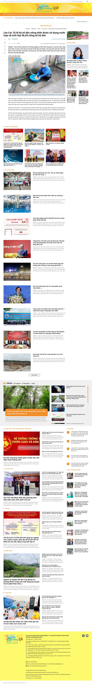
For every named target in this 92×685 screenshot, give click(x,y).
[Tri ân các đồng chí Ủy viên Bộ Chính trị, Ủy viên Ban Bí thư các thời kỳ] (55, 155)
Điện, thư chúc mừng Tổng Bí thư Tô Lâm (52, 451)
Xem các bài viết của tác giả (58, 39)
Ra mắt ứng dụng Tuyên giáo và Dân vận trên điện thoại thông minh (21, 459)
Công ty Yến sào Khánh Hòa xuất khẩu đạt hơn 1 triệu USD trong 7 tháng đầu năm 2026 (48, 310)
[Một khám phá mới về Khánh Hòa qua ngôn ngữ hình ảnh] (13, 155)
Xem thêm (34, 375)
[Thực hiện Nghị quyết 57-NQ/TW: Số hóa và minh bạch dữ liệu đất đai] (17, 226)
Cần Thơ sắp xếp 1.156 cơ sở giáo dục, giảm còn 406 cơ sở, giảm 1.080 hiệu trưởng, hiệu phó (51, 607)
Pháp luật (33, 28)
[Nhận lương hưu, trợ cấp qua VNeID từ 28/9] (55, 135)
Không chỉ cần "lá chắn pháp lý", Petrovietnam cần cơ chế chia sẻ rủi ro (51, 565)
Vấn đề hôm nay (9, 14)
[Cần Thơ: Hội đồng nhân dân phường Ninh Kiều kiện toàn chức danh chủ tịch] (22, 483)
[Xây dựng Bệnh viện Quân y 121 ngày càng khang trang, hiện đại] (83, 73)
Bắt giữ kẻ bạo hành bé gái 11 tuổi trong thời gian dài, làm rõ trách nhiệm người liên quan (83, 100)
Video (33, 383)
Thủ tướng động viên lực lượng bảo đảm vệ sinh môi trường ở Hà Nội (75, 405)
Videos (71, 14)
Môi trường (22, 14)
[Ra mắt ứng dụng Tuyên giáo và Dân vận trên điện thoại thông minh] (22, 444)
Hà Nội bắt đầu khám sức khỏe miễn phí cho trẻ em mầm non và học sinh (21, 622)
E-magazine (18, 383)
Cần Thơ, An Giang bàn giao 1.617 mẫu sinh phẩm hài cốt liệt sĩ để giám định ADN (53, 472)
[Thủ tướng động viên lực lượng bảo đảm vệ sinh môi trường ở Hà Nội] (58, 408)
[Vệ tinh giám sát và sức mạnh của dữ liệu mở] (58, 389)
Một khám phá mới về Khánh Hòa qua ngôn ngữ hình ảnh (13, 164)
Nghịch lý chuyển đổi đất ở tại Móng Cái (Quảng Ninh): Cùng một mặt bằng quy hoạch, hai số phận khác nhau (22, 581)
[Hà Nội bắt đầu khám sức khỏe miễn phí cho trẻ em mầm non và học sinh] (22, 607)
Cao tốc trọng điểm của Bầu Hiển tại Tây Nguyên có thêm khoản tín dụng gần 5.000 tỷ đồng (48, 332)
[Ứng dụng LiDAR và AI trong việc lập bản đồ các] (27, 398)
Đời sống (32, 14)
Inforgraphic (27, 383)
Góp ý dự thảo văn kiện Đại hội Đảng (57, 28)
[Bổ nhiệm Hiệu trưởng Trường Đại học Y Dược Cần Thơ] (77, 52)
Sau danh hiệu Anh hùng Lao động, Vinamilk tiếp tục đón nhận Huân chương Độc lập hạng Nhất (79, 464)
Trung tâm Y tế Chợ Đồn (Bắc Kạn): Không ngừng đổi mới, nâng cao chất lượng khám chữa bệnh (81, 541)
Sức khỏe (16, 14)
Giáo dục (28, 28)
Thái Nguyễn (15, 39)
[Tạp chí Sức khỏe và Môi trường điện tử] (46, 7)
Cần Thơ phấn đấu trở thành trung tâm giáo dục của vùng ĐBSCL (52, 596)
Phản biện (66, 14)
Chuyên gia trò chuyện (57, 14)
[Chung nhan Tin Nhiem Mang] (33, 678)
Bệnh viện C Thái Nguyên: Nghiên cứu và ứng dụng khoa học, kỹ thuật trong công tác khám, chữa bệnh (81, 494)
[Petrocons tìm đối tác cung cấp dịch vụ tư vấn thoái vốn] (17, 362)
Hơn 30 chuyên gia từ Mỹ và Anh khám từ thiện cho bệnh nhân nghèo (81, 475)
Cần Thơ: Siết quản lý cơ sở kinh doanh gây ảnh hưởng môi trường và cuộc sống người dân (48, 264)
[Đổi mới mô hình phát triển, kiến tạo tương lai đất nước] (17, 204)
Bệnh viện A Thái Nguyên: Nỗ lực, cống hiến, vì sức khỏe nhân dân (81, 522)
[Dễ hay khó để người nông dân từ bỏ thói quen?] (58, 417)
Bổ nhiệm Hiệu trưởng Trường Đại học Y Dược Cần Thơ (77, 61)
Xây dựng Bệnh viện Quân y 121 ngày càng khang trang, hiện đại (83, 80)
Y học (27, 14)
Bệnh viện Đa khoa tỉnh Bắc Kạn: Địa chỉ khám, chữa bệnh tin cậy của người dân (81, 550)
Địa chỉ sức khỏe (74, 470)
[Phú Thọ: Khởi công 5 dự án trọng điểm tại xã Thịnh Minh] (17, 294)
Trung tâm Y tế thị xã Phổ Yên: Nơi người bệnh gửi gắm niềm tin (81, 512)
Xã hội (38, 28)
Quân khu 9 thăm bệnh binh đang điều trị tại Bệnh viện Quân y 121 (71, 100)
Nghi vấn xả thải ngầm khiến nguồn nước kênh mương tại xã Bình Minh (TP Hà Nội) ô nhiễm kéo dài (76, 397)
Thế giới (37, 14)
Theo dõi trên (49, 43)
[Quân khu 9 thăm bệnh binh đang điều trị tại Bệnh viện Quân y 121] (72, 93)
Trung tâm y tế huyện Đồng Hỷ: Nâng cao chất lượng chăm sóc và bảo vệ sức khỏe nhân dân (81, 532)
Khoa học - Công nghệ (45, 14)
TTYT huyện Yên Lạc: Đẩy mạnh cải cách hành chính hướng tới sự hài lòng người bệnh (81, 485)
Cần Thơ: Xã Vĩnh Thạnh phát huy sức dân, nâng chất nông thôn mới (79, 456)
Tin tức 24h (44, 28)
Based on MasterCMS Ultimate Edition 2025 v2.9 (15, 682)
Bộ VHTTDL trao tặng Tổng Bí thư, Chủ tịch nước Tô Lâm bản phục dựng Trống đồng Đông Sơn (52, 494)
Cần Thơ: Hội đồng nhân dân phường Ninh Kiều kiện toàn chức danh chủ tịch (20, 499)
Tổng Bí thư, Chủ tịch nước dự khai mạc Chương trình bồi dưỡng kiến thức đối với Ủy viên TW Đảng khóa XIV (48, 242)
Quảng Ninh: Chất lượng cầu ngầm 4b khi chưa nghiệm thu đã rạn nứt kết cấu (79, 449)
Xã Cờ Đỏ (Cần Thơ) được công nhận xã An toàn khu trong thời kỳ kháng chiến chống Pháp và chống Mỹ (34, 165)
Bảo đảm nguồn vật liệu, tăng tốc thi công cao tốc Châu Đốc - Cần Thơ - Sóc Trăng (58, 18)
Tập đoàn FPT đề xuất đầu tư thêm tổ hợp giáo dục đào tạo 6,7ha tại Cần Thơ (52, 617)
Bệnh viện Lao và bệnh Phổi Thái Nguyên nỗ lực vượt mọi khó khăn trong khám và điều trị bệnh (81, 504)
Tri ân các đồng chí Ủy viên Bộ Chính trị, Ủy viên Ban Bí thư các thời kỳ (55, 164)
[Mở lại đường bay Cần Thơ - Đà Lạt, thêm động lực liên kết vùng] (17, 181)
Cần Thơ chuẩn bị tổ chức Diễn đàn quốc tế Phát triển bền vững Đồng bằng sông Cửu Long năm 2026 (52, 483)
